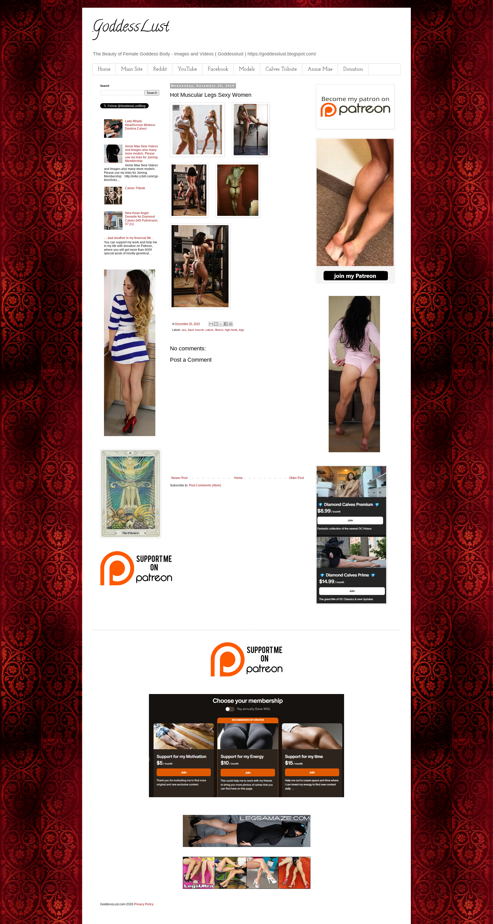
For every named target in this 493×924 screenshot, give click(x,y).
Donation (353, 69)
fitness (219, 329)
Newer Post (179, 478)
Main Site (132, 69)
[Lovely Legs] (354, 451)
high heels (231, 329)
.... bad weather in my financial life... (128, 238)
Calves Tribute (281, 69)
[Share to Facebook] (225, 323)
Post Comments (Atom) (205, 485)
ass (184, 329)
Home (104, 69)
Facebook (218, 69)
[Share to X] (220, 323)
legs (241, 329)
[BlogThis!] (216, 323)
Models (247, 69)
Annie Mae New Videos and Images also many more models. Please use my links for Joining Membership (141, 154)
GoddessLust (130, 28)
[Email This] (211, 323)
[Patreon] (136, 584)
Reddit (160, 69)
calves (209, 329)
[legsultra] (246, 888)
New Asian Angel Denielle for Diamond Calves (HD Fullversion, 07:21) (141, 218)
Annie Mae (320, 69)
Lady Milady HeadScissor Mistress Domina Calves (140, 124)
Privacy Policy (144, 904)
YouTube (187, 69)
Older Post (296, 478)
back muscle (196, 329)
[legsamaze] (246, 796)
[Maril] (129, 435)
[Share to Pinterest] (230, 323)
